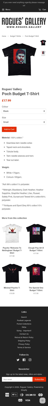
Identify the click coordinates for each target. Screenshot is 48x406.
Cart (44, 9)
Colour (5, 106)
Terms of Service (24, 347)
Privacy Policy (24, 344)
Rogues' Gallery (26, 387)
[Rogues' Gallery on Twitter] (18, 360)
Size (4, 117)
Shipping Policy (24, 340)
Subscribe (39, 379)
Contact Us (24, 334)
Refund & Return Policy (24, 337)
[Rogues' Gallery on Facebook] (24, 360)
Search (24, 317)
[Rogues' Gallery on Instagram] (30, 360)
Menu (7, 9)
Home (4, 36)
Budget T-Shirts (15, 36)
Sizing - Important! (24, 330)
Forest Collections (24, 323)
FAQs (24, 327)
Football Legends (24, 320)
